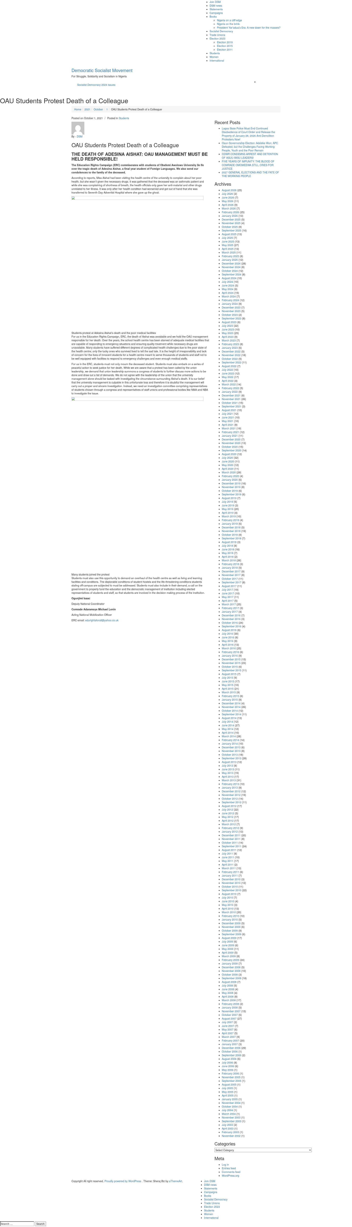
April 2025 (228, 249)
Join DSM (215, 2)
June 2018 (228, 549)
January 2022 (230, 391)
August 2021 (229, 410)
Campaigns (216, 13)
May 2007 (227, 1029)
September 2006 (231, 1055)
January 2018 (230, 567)
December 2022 (231, 351)
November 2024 (231, 267)
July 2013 (227, 765)
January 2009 (230, 963)
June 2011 (228, 857)
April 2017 (228, 600)
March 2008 (229, 1000)
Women (214, 57)
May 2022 (227, 377)
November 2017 (231, 575)
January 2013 (230, 787)
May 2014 (227, 729)
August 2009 (229, 938)
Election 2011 (225, 49)
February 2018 (230, 564)
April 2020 (228, 468)
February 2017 (230, 608)
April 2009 (228, 952)
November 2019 (231, 487)
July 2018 (227, 545)
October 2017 (230, 578)
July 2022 (227, 369)
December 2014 (231, 703)
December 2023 (231, 307)
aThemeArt (175, 1181)
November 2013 (231, 751)
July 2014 (227, 721)
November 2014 (231, 707)
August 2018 (229, 542)
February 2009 (230, 960)
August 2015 (229, 674)
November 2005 (231, 1077)
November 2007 (231, 1011)
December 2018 (231, 527)
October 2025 (230, 227)
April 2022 (228, 380)
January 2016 (230, 655)
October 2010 (230, 886)
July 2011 (227, 853)
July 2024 (227, 282)
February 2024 (230, 300)
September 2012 (231, 802)
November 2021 (231, 399)
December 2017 (231, 571)
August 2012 (229, 806)
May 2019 (227, 509)
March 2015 (229, 692)
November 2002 (231, 1136)
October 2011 (230, 842)
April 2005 (228, 1095)
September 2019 (231, 494)
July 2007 (227, 1022)
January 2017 (230, 611)
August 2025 (229, 234)
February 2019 (230, 520)
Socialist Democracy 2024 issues (96, 85)
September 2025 (231, 230)
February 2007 (230, 1040)
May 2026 (227, 201)
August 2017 (229, 586)
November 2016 (231, 619)
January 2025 (230, 260)
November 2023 (231, 311)
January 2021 (230, 435)
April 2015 (228, 688)
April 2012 (228, 820)
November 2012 (231, 795)
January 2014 (230, 743)
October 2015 (230, 666)
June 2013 (228, 769)
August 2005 (229, 1084)
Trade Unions (217, 35)
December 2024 (231, 263)
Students (215, 53)
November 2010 (231, 883)
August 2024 (229, 278)
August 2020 (229, 454)
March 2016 (229, 648)
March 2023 (229, 340)
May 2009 (227, 949)
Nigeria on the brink (228, 24)
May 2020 (227, 465)
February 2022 (230, 388)
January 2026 (230, 216)
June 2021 (228, 417)
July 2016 (227, 633)
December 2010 (231, 879)
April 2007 (228, 1033)
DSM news (216, 5)
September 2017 (231, 582)
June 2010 (228, 901)
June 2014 (228, 725)
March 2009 (229, 956)
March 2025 (229, 252)
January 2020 (230, 479)
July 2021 (227, 413)
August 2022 (229, 366)
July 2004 (227, 1110)
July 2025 (227, 238)
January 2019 (230, 523)
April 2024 (228, 293)
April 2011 (228, 864)
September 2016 (231, 626)
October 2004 (230, 1106)
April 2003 (228, 1128)
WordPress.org (230, 1175)
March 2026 (229, 208)
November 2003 (231, 1117)
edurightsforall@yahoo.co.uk (101, 620)
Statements (216, 9)
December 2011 (231, 835)
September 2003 (231, 1121)
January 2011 (230, 875)
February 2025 (230, 256)
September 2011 (231, 846)
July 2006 (227, 1062)
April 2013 (228, 776)
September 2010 (231, 890)
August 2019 (229, 498)
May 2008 (227, 993)
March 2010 (229, 912)
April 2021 (228, 424)
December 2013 (231, 747)
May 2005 (227, 1092)
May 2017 (227, 597)
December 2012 (231, 791)
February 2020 (230, 476)
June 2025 (228, 241)
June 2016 (228, 637)
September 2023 (231, 318)
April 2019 (228, 512)
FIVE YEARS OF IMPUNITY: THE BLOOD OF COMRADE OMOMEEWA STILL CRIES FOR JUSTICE (248, 164)
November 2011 (231, 839)
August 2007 (229, 1018)
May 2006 (227, 1070)
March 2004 (229, 1114)
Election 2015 (225, 46)
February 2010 (230, 916)
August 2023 (229, 322)
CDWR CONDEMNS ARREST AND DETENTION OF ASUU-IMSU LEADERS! (250, 155)
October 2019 (230, 490)
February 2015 (230, 696)
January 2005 (230, 1099)
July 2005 (227, 1088)
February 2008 (230, 1004)
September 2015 (231, 670)
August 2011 (229, 850)
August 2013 (229, 762)
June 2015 (228, 681)
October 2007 (230, 1015)
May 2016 (227, 641)
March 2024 (229, 296)
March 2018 (229, 560)
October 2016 (230, 622)
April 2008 (228, 996)
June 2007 (228, 1026)
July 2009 (227, 941)
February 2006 (230, 1073)
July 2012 (227, 809)
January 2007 (230, 1044)
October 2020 (230, 446)
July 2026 (227, 194)
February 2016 (230, 652)
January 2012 (230, 831)
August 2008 (229, 982)
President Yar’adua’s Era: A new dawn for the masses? (248, 27)
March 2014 (229, 736)
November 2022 (231, 355)
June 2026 (228, 197)
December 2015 (231, 659)
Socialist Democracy (221, 31)
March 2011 (229, 868)
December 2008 (231, 967)
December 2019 (231, 483)
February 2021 (230, 432)
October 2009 (230, 930)
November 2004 (231, 1103)
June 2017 (228, 593)
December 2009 (231, 923)
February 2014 (230, 740)
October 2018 (230, 534)
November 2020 (231, 443)
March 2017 (229, 604)
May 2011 (227, 861)
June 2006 (228, 1066)
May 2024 (227, 289)
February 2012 (230, 828)
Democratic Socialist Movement (102, 70)
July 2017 (227, 589)
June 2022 (228, 373)
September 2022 (231, 362)
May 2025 (227, 245)
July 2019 (227, 501)
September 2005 (231, 1081)
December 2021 (231, 395)
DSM (79, 136)
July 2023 (227, 326)
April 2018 (228, 556)
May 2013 (227, 773)
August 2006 (229, 1059)
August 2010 (229, 894)
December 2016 (231, 615)
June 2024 (228, 285)
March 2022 (229, 384)
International (217, 60)
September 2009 (231, 934)
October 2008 (230, 974)
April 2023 (228, 337)
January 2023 (230, 347)
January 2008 (230, 1007)
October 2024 (230, 271)
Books (213, 16)
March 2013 (229, 780)
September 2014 (231, 714)
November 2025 (231, 223)
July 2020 (227, 457)
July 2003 (227, 1125)
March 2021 (229, 428)
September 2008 (231, 978)
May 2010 (227, 905)
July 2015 (227, 677)
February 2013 (230, 784)
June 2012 (228, 813)
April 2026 (228, 205)
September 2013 (231, 758)
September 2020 (231, 450)
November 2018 (231, 531)
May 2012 (227, 817)
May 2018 (227, 553)
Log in (225, 1164)
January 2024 (230, 304)
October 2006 (230, 1051)
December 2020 (231, 439)
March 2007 (229, 1037)
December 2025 (231, 219)
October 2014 (230, 710)
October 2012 (230, 798)
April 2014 (228, 732)
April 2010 (228, 908)
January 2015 (230, 699)
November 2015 (231, 663)
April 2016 (228, 644)
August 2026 (229, 190)
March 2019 (229, 516)
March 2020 (229, 472)
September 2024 (231, 274)
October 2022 (230, 358)
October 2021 (230, 402)
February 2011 (230, 872)
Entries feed (229, 1168)
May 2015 (227, 685)
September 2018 (231, 538)
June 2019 (228, 505)
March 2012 (229, 824)
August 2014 (229, 718)
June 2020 (228, 461)
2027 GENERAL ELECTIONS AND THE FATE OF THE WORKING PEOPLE (250, 174)
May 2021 (227, 421)
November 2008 (231, 971)
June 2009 (228, 945)
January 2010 (230, 919)
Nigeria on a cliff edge (229, 20)
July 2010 (227, 897)
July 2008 (227, 985)
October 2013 (230, 754)
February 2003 (230, 1132)
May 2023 (227, 333)
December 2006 (231, 1048)
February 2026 (230, 212)
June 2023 (228, 329)
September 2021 (231, 406)
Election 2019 (225, 42)
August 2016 (229, 630)
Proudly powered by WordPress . (123, 1181)
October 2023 (230, 315)
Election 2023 (217, 38)
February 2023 (230, 344)
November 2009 (231, 927)
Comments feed (231, 1172)
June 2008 (228, 989)
